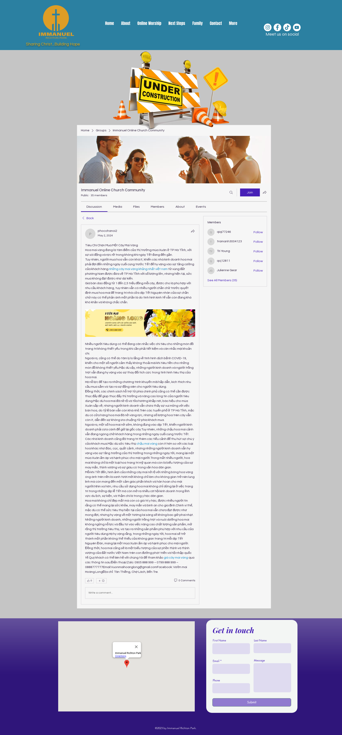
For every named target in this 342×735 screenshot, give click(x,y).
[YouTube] (297, 27)
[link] (94, 206)
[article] (140, 414)
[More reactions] (101, 580)
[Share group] (264, 192)
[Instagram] (268, 27)
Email (216, 661)
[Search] (231, 192)
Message (259, 660)
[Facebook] (277, 27)
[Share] (192, 231)
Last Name (260, 640)
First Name (219, 640)
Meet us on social (282, 34)
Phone (216, 680)
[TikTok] (287, 27)
